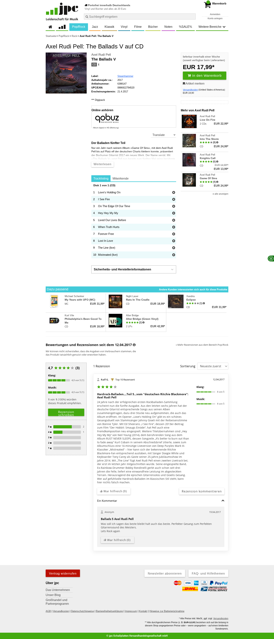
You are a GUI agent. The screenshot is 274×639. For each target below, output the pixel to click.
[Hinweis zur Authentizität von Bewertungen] (217, 142)
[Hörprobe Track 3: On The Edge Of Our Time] (173, 206)
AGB (48, 611)
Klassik (109, 26)
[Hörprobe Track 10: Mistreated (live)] (173, 255)
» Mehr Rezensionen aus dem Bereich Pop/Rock (202, 344)
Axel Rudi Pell (101, 54)
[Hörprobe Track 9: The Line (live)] (173, 248)
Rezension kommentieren (202, 491)
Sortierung (187, 366)
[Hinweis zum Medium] (98, 64)
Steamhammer (125, 76)
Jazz (95, 26)
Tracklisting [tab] (100, 178)
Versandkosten (190, 89)
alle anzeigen (221, 194)
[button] (222, 500)
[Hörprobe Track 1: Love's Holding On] (173, 192)
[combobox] (140, 16)
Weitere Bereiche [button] (210, 26)
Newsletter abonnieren (165, 573)
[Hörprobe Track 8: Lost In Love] (173, 241)
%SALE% (185, 26)
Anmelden (215, 14)
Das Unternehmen (58, 590)
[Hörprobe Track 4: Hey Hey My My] (173, 213)
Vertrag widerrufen (63, 573)
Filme (138, 26)
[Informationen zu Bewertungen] (134, 345)
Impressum (131, 611)
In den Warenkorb (206, 75)
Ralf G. (105, 379)
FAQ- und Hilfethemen (208, 573)
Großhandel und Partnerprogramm (57, 601)
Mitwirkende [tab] (121, 178)
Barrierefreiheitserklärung (109, 611)
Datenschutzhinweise (82, 611)
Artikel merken (194, 83)
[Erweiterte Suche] (192, 16)
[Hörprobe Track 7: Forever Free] (173, 234)
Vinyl (124, 26)
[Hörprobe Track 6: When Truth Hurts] (173, 227)
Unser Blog (53, 595)
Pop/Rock (78, 26)
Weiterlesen (102, 164)
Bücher (153, 26)
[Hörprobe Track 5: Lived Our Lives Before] (173, 220)
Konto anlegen (215, 18)
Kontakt (143, 611)
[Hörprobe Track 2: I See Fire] (173, 199)
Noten (168, 26)
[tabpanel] (133, 221)
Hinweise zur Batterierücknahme (166, 611)
